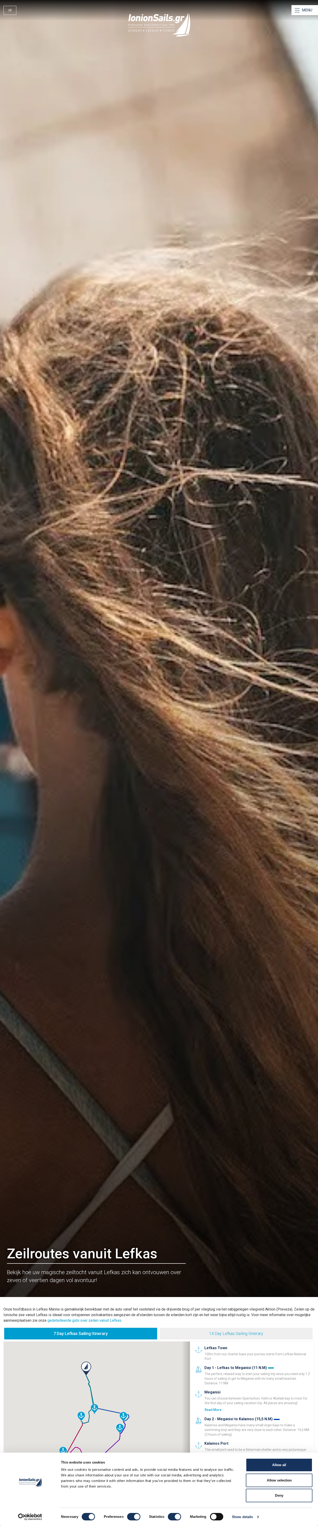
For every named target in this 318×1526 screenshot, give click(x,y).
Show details (242, 1517)
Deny (279, 1495)
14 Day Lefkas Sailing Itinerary (236, 1333)
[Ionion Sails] (159, 25)
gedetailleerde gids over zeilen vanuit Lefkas (84, 1320)
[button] (86, 1369)
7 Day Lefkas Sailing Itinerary (81, 1333)
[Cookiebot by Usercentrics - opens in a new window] (30, 1516)
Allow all (279, 1465)
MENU (307, 10)
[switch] (133, 1516)
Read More (213, 1410)
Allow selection (279, 1480)
